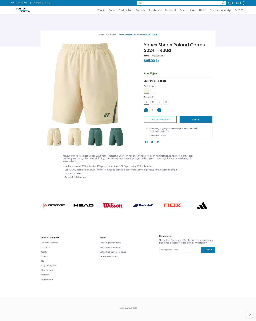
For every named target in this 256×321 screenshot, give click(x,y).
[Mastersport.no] (20, 10)
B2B (42, 261)
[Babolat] (142, 205)
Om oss (44, 256)
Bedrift (44, 252)
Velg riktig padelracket (110, 247)
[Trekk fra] (146, 110)
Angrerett (45, 274)
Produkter (111, 34)
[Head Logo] (83, 205)
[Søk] (223, 3)
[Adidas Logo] (202, 205)
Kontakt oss (46, 247)
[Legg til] (159, 110)
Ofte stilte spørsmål (50, 242)
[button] (234, 3)
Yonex (146, 56)
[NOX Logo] (172, 205)
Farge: (149, 86)
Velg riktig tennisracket (110, 242)
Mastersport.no (125, 308)
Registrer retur (47, 279)
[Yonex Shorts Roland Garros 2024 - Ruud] (54, 137)
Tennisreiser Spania (109, 256)
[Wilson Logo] (113, 205)
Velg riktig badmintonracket (113, 252)
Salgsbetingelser (48, 265)
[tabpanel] (128, 167)
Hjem (101, 34)
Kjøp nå (196, 119)
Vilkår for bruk (47, 270)
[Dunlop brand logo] (54, 205)
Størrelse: (148, 97)
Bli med (208, 249)
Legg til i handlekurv (160, 119)
